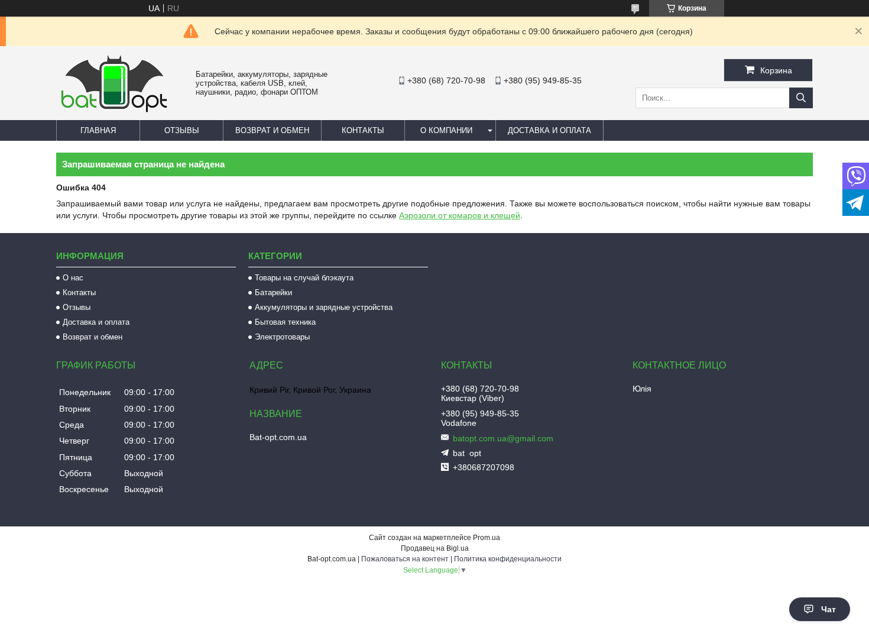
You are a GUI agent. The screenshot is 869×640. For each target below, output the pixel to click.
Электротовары (282, 336)
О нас (73, 277)
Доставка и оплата (549, 130)
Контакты (363, 130)
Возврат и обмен (272, 130)
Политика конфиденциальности (508, 559)
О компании (446, 130)
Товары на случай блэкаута (304, 277)
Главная (98, 130)
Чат (828, 609)
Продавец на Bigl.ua (435, 548)
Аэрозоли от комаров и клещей (459, 215)
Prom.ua (486, 538)
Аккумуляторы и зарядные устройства (324, 307)
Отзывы (181, 130)
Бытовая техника (285, 322)
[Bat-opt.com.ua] (114, 112)
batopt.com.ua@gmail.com (503, 438)
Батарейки (273, 292)
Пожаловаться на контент (405, 559)
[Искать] (801, 98)
